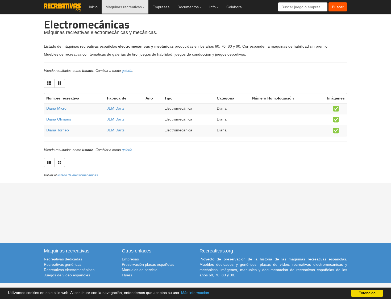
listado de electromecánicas (77, 175)
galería (127, 71)
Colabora (234, 7)
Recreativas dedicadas (63, 259)
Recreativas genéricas (62, 264)
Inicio (93, 7)
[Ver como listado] (49, 83)
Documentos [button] (188, 7)
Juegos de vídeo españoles (67, 275)
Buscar (338, 7)
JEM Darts (115, 108)
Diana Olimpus (58, 119)
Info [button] (212, 7)
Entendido (367, 293)
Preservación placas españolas (148, 264)
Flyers (127, 275)
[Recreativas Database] (62, 7)
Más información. (195, 293)
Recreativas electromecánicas (69, 270)
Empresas (160, 7)
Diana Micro (56, 108)
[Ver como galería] (59, 83)
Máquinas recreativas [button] (124, 7)
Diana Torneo (57, 130)
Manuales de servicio (139, 270)
